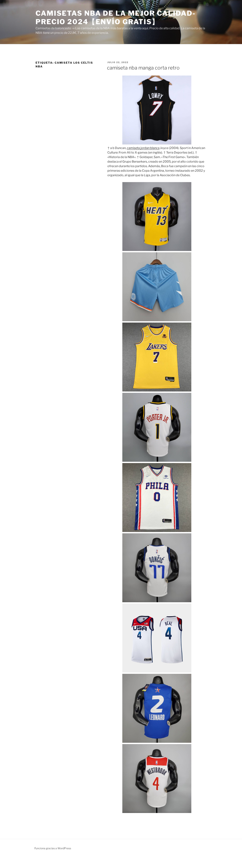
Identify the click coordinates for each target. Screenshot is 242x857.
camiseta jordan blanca (143, 148)
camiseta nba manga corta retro (143, 68)
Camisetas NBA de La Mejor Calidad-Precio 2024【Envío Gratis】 (116, 17)
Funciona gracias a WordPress (52, 848)
